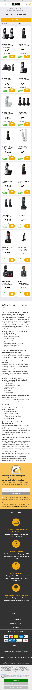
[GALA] (23, 203)
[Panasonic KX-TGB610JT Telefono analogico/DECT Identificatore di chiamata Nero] (8, 135)
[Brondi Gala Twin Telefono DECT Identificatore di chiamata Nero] (8, 203)
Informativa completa (16, 675)
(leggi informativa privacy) (20, 506)
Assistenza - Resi (16, 573)
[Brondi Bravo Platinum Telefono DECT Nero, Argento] (23, 271)
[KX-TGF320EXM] (8, 67)
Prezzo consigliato (7, 53)
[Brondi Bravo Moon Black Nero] (8, 237)
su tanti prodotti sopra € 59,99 (17, 0)
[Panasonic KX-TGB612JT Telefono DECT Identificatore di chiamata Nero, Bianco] (23, 237)
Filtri (16, 19)
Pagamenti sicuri (16, 551)
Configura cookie (16, 683)
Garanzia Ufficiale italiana (16, 595)
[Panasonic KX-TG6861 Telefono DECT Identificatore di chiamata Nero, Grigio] (8, 169)
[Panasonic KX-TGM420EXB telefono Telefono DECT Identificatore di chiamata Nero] (8, 271)
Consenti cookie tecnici (16, 687)
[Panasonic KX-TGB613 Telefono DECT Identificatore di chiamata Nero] (23, 101)
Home (11, 8)
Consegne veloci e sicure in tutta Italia (16, 530)
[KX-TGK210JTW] (23, 135)
